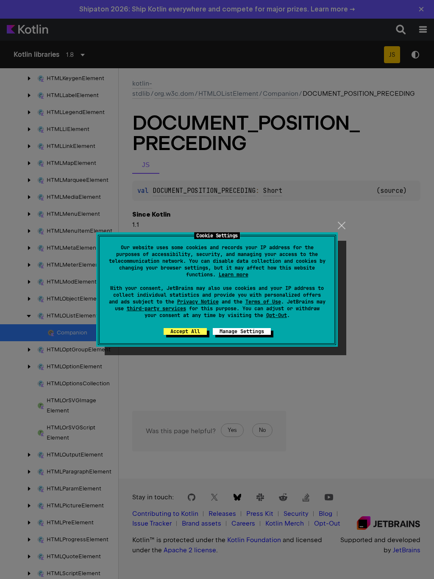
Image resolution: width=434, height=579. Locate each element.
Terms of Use (263, 301)
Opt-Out (276, 315)
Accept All (185, 331)
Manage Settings (242, 331)
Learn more (233, 274)
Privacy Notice (198, 301)
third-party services (156, 308)
